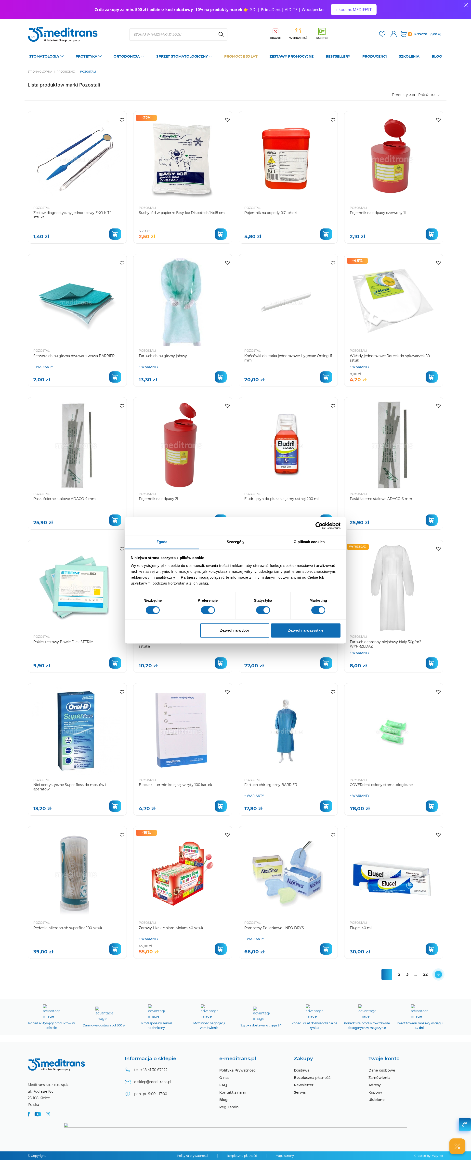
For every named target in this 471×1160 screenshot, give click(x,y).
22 (425, 974)
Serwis (300, 1092)
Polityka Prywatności (237, 1070)
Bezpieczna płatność (312, 1077)
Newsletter (304, 1085)
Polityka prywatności (192, 1156)
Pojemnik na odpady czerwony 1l (378, 213)
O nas (224, 1077)
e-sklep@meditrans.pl (152, 1082)
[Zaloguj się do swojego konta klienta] (394, 35)
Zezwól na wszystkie (305, 630)
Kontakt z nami (232, 1092)
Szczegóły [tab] (236, 542)
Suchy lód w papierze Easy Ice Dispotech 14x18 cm (182, 213)
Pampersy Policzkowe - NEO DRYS (274, 928)
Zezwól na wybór (234, 630)
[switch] (208, 610)
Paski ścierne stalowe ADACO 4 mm (64, 499)
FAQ (223, 1085)
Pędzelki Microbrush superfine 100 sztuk (67, 928)
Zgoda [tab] (162, 542)
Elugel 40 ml (361, 928)
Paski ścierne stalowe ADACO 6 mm (381, 499)
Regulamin (229, 1107)
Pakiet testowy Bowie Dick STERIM (63, 642)
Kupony (375, 1092)
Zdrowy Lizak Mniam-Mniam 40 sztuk (171, 928)
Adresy (374, 1085)
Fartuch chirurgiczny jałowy (163, 356)
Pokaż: (423, 95)
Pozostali (42, 208)
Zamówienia (379, 1077)
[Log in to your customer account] (382, 35)
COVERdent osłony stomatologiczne (381, 785)
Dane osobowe (381, 1070)
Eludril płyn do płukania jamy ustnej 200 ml (281, 499)
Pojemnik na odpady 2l (158, 499)
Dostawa (301, 1070)
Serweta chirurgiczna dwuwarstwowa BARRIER (74, 356)
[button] (457, 1146)
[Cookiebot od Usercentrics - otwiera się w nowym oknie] (319, 525)
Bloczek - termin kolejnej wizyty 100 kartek (175, 785)
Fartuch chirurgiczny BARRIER (270, 785)
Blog (223, 1100)
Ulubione (376, 1100)
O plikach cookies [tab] (309, 542)
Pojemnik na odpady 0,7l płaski (270, 213)
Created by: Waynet (428, 1156)
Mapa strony (284, 1156)
